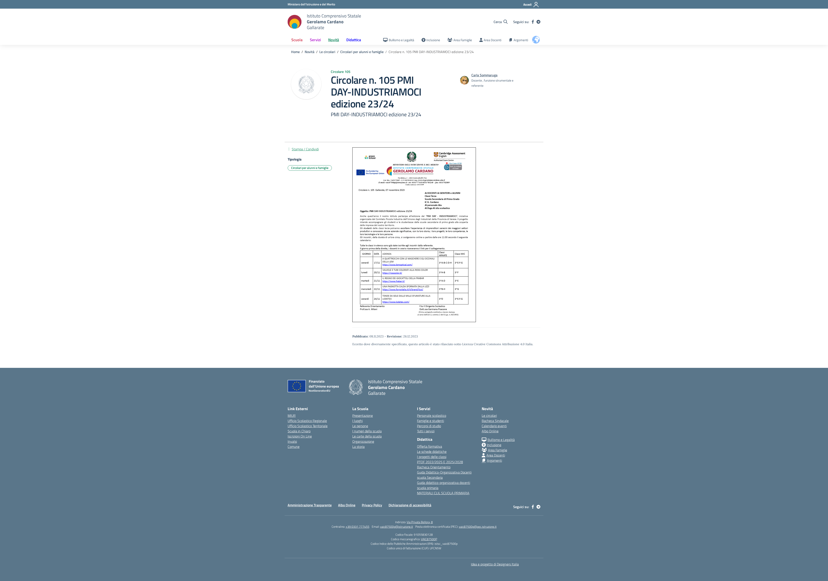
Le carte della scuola (367, 436)
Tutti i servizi (425, 431)
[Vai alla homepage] (294, 22)
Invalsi (292, 441)
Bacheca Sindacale (495, 420)
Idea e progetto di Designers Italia (495, 564)
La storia (358, 446)
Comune (294, 446)
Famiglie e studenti (430, 420)
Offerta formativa (429, 446)
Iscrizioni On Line (300, 436)
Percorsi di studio (429, 425)
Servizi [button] (315, 40)
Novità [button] (333, 40)
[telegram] (538, 22)
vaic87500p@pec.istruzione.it (478, 526)
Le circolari (489, 415)
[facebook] (533, 22)
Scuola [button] (297, 40)
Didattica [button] (353, 40)
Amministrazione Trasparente (310, 505)
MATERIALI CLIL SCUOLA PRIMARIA (443, 493)
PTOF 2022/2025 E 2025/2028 (440, 461)
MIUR (292, 415)
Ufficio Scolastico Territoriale (308, 425)
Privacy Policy (372, 505)
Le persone (360, 425)
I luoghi (357, 420)
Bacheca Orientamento (433, 467)
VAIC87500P (429, 539)
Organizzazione (363, 441)
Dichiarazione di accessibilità (410, 505)
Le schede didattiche (432, 451)
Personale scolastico (431, 415)
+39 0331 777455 (357, 526)
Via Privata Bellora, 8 (420, 522)
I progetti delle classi (431, 456)
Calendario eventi (494, 425)
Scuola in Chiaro (299, 431)
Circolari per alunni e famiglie (309, 167)
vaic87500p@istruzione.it (396, 526)
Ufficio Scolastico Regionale (307, 420)
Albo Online (490, 431)
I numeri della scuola (367, 431)
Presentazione (362, 415)
